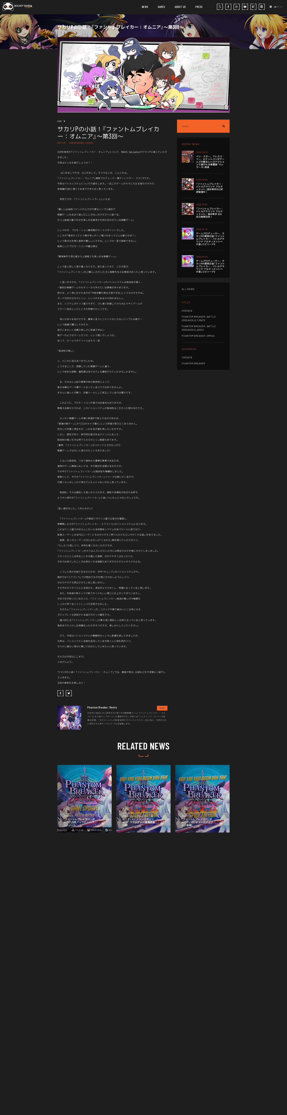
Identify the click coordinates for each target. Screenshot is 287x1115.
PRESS (199, 7)
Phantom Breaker (193, 363)
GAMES (161, 7)
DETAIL (162, 708)
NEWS (145, 7)
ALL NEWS (188, 289)
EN (281, 6)
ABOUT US (180, 7)
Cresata (187, 310)
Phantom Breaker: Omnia (198, 335)
